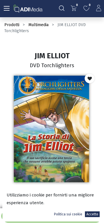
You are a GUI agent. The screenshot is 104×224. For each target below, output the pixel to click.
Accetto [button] (92, 214)
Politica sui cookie (68, 214)
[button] (90, 78)
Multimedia (38, 24)
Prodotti (11, 24)
